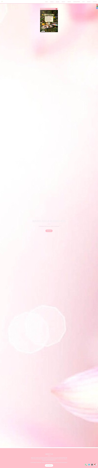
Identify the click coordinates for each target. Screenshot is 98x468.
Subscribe (95, 1)
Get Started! (49, 465)
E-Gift (83, 1)
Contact (63, 1)
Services (51, 1)
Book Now (49, 230)
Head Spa (88, 1)
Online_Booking (76, 1)
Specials (69, 1)
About (46, 1)
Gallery (57, 1)
